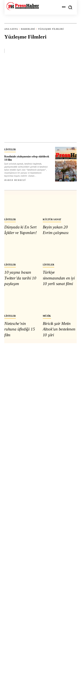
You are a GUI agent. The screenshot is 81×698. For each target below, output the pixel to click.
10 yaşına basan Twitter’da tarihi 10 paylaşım (20, 278)
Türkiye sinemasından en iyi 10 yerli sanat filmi (59, 278)
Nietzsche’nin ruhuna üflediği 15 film (19, 329)
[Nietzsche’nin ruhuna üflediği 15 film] (21, 301)
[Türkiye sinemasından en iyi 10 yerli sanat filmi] (60, 250)
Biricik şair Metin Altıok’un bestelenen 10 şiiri (59, 329)
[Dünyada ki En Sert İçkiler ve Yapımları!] (21, 205)
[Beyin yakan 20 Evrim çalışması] (60, 205)
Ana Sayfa (11, 29)
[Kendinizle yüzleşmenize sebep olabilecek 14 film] (66, 164)
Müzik (47, 316)
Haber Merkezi (15, 180)
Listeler (10, 149)
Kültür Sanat (52, 219)
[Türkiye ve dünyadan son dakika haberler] (22, 6)
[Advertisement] (40, 99)
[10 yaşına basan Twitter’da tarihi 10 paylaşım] (21, 250)
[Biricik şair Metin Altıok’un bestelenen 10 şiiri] (60, 301)
